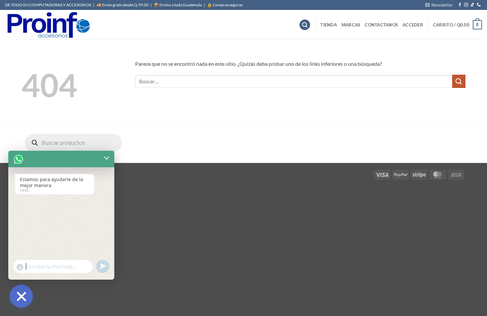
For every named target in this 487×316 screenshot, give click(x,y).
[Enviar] (458, 81)
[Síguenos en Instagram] (466, 5)
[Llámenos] (479, 5)
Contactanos (381, 24)
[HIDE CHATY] (21, 296)
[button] (439, 5)
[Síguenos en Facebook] (460, 5)
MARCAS (351, 24)
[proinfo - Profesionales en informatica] (48, 25)
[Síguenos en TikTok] (472, 5)
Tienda (328, 24)
